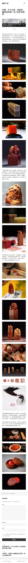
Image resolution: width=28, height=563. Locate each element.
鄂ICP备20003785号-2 (21, 561)
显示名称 (4, 522)
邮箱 (3, 528)
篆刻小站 (5, 3)
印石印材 (13, 493)
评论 (3, 504)
